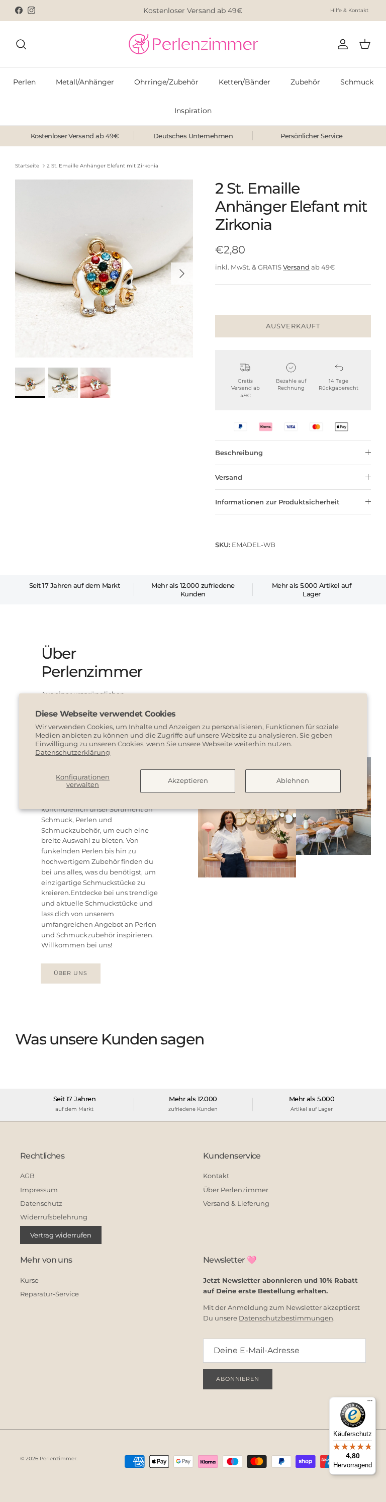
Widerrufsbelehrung (53, 1217)
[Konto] (341, 44)
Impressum (39, 1190)
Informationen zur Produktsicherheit (277, 502)
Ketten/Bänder (244, 81)
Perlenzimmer (58, 1458)
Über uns (70, 973)
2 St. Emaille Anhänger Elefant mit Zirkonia (102, 165)
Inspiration (193, 110)
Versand (296, 267)
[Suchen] (21, 44)
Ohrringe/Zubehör (166, 81)
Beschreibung (239, 453)
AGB (27, 1176)
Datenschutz (41, 1203)
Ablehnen (292, 780)
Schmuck (356, 81)
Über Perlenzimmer (235, 1190)
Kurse (29, 1280)
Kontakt (216, 1176)
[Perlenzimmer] (193, 44)
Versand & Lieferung (236, 1203)
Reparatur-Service (49, 1294)
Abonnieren (237, 1378)
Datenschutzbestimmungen (286, 1318)
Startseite (27, 165)
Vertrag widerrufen (60, 1235)
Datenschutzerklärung (72, 752)
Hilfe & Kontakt (349, 10)
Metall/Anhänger (85, 81)
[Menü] (370, 1403)
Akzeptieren (188, 780)
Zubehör (305, 81)
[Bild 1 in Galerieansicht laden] (104, 269)
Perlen (24, 81)
